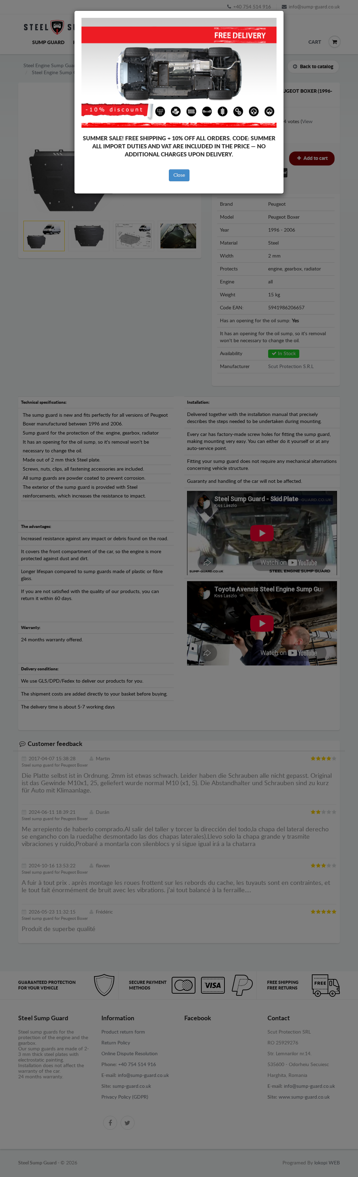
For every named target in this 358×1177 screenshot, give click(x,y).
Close (179, 175)
